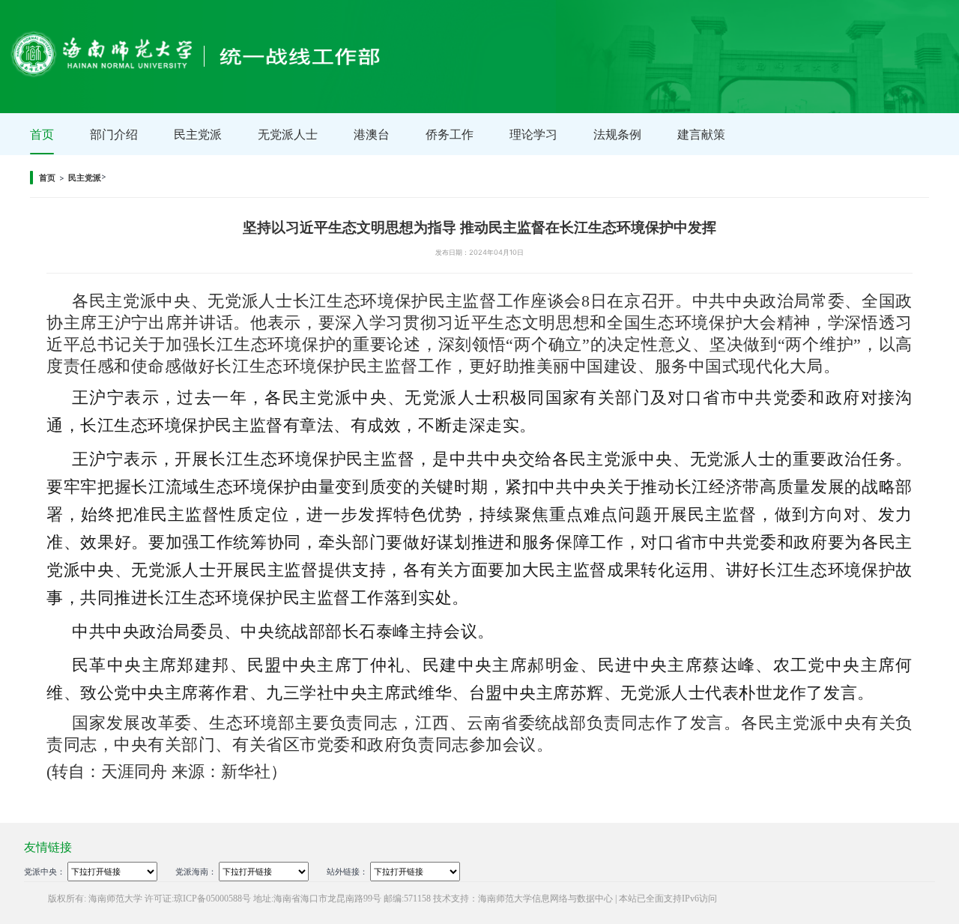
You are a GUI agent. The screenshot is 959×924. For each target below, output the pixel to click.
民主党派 (198, 134)
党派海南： (196, 872)
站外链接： (347, 872)
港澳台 (372, 134)
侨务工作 (450, 134)
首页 (42, 134)
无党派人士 (288, 134)
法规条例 (617, 134)
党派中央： (44, 872)
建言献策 (701, 134)
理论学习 (533, 134)
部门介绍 (114, 134)
